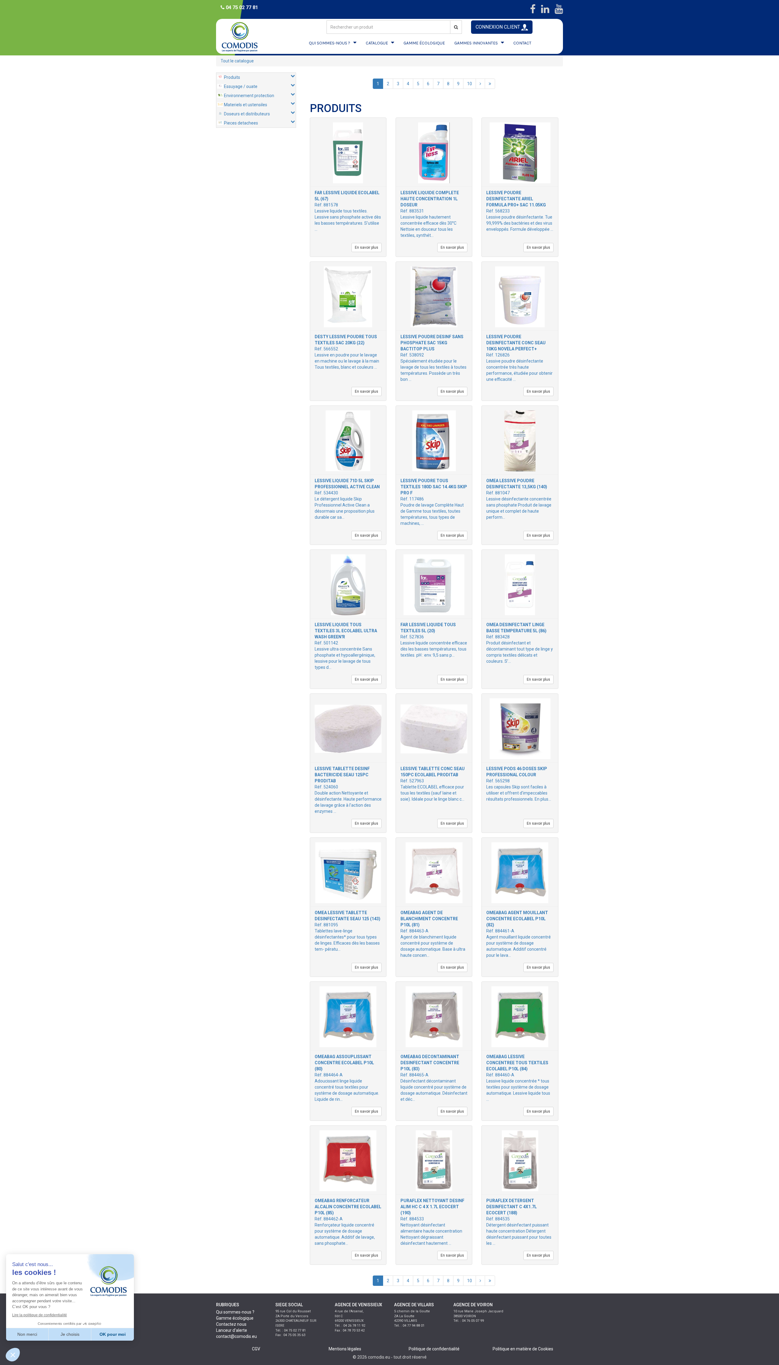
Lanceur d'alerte (231, 1330)
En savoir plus (366, 247)
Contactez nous (231, 1324)
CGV (256, 1348)
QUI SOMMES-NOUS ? (329, 43)
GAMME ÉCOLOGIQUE (424, 43)
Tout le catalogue (237, 60)
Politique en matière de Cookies (523, 1348)
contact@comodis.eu (236, 1336)
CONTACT (522, 43)
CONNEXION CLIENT (498, 27)
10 (469, 83)
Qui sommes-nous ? (235, 1312)
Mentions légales (345, 1348)
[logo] (245, 36)
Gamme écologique (234, 1318)
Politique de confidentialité (434, 1348)
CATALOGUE (377, 43)
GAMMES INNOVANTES (476, 43)
